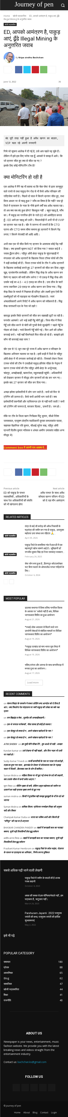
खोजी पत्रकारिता (19, 15)
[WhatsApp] (43, 69)
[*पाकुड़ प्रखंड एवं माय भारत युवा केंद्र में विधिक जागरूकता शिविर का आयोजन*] (13, 651)
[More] (52, 69)
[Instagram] (42, 1087)
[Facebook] (18, 69)
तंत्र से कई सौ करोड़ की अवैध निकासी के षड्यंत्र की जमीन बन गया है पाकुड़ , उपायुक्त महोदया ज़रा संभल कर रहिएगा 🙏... (44, 530)
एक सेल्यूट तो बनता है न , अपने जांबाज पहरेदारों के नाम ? (30, 730)
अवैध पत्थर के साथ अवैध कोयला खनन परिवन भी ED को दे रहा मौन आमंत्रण (51, 496)
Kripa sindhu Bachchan (31, 57)
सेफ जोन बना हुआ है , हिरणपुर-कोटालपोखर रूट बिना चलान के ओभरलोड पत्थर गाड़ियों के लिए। (44, 567)
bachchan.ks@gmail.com (32, 1062)
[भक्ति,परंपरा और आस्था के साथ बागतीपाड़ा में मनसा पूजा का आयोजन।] (13, 669)
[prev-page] (6, 581)
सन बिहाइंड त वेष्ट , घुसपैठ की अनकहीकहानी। (26, 717)
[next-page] (11, 581)
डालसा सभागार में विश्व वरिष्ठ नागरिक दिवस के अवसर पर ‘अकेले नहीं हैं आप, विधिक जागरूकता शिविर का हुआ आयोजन (43, 611)
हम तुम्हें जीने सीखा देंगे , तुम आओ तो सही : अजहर (42, 744)
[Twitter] (27, 69)
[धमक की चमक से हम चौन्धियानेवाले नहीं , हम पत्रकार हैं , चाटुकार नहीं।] (13, 900)
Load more (33, 682)
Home (7, 15)
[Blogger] (16, 1087)
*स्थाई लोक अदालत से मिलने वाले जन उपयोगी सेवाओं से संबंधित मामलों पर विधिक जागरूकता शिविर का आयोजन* (43, 631)
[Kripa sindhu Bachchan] (10, 57)
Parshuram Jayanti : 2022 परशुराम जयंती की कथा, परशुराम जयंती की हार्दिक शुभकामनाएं (43, 917)
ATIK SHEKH (10, 744)
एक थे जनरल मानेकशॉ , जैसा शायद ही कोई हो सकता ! (29, 724)
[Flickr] (34, 1087)
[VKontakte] (51, 1087)
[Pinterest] (35, 69)
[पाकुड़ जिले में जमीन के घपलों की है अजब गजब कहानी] (13, 882)
